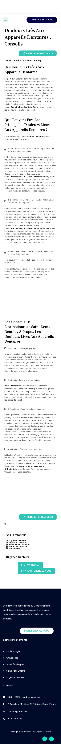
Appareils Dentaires (34, 136)
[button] (5, 19)
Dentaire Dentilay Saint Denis (24, 107)
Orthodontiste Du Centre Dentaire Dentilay (29, 177)
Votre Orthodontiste (13, 386)
